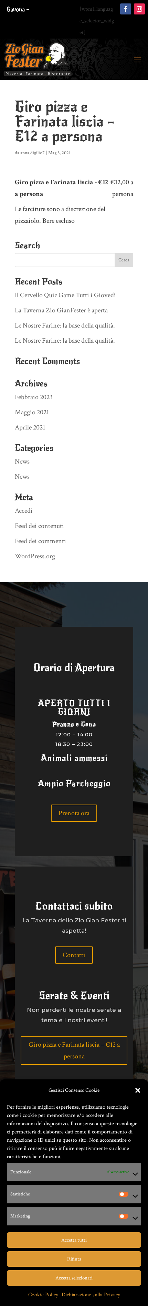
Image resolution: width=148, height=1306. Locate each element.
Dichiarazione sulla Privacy (91, 1294)
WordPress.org (35, 556)
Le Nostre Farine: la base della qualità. (65, 325)
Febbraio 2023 (34, 397)
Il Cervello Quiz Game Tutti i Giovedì (65, 295)
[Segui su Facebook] (125, 8)
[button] (137, 1090)
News (22, 461)
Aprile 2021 (30, 427)
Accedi (24, 510)
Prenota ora (74, 813)
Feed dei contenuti (39, 525)
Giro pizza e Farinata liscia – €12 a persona (74, 1050)
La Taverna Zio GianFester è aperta (61, 310)
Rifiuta (74, 1259)
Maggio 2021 (32, 412)
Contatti (74, 955)
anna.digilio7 (32, 153)
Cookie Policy (43, 1294)
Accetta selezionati (74, 1278)
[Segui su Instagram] (139, 8)
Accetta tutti (74, 1240)
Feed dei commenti (40, 541)
